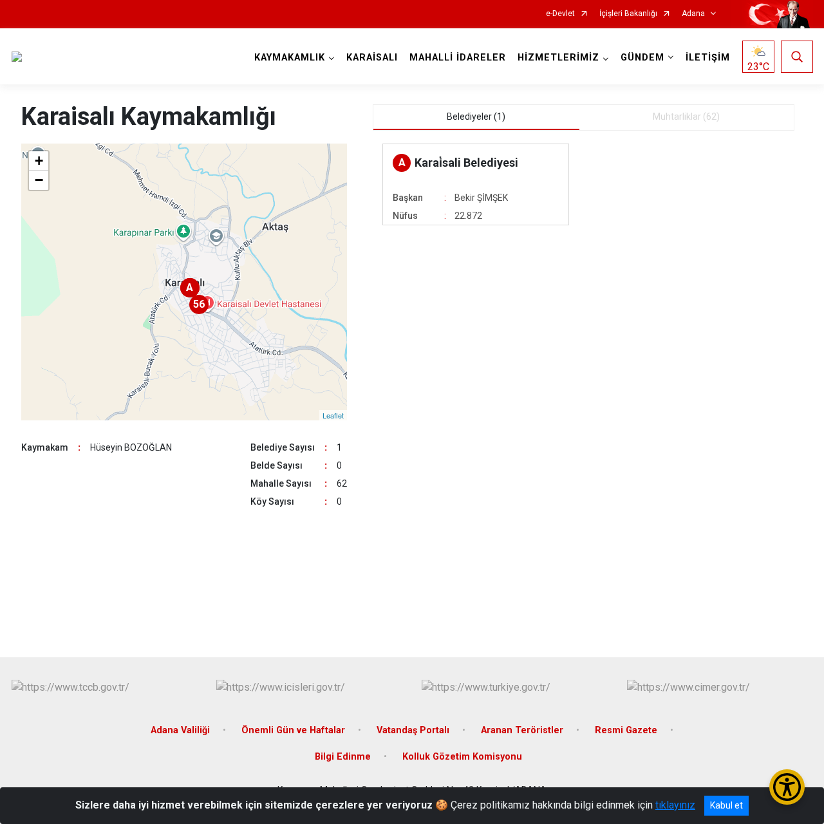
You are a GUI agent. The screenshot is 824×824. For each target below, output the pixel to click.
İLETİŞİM (708, 57)
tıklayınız (675, 805)
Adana (693, 14)
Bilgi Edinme (343, 756)
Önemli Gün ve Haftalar (293, 730)
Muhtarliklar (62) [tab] (686, 116)
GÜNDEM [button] (642, 57)
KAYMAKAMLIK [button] (289, 57)
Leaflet (333, 415)
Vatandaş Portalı (413, 730)
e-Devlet (560, 14)
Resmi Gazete (626, 730)
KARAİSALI (372, 57)
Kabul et (726, 805)
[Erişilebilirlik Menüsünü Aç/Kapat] (787, 787)
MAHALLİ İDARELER (457, 57)
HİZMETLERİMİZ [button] (558, 57)
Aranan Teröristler (522, 730)
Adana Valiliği (180, 730)
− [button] (39, 180)
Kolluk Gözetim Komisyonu (462, 756)
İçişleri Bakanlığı (628, 14)
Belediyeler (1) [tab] (476, 116)
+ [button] (39, 161)
